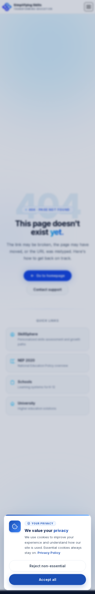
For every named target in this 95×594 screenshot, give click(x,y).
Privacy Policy (49, 553)
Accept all (47, 579)
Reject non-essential (47, 566)
